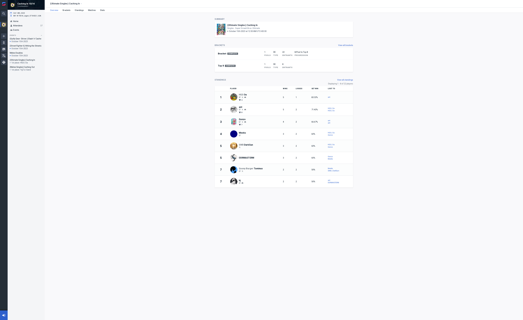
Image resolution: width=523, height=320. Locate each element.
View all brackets (345, 45)
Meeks (330, 159)
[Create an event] (4, 36)
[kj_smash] (240, 183)
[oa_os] (240, 97)
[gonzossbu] (245, 122)
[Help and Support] (4, 62)
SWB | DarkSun (333, 171)
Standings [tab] (79, 10)
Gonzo (330, 135)
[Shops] (4, 49)
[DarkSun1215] (240, 147)
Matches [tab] (92, 10)
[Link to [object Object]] (234, 97)
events (13, 35)
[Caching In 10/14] (4, 25)
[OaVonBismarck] (242, 97)
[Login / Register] (4, 315)
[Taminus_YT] (242, 171)
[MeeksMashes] (240, 135)
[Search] (4, 13)
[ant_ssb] (240, 109)
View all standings (345, 80)
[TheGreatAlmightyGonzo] (240, 122)
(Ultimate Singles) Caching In (242, 25)
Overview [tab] (54, 10)
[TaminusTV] (240, 171)
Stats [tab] (102, 10)
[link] (245, 97)
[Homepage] (4, 3)
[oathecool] (245, 97)
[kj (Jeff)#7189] (242, 183)
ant (329, 97)
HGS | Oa (331, 108)
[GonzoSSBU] (242, 122)
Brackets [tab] (66, 10)
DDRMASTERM (333, 183)
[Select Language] (4, 55)
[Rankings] (4, 42)
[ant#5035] (245, 110)
